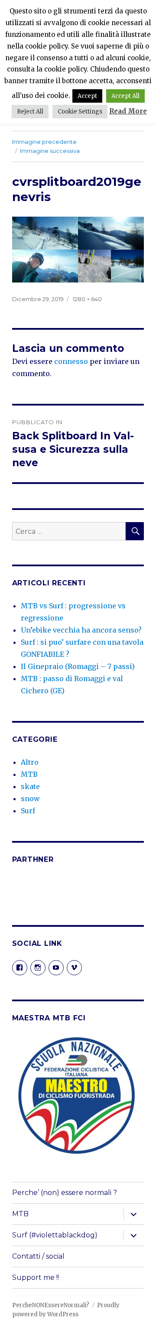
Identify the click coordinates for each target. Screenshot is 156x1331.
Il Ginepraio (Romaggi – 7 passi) (78, 666)
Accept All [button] (125, 96)
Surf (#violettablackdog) (55, 1235)
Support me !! (35, 1277)
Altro (30, 762)
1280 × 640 (87, 298)
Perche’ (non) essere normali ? (64, 1192)
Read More (128, 111)
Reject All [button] (30, 111)
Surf (28, 810)
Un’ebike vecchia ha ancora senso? (81, 630)
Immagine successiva (50, 150)
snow (30, 798)
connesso (71, 361)
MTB (29, 774)
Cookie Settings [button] (80, 111)
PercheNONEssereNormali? (50, 1305)
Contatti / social (38, 1256)
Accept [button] (87, 96)
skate (30, 786)
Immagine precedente (44, 141)
